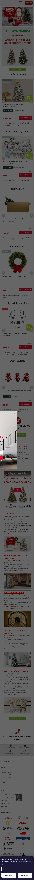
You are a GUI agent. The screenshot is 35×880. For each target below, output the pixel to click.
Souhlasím (24, 875)
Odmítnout (8, 875)
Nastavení (17, 869)
